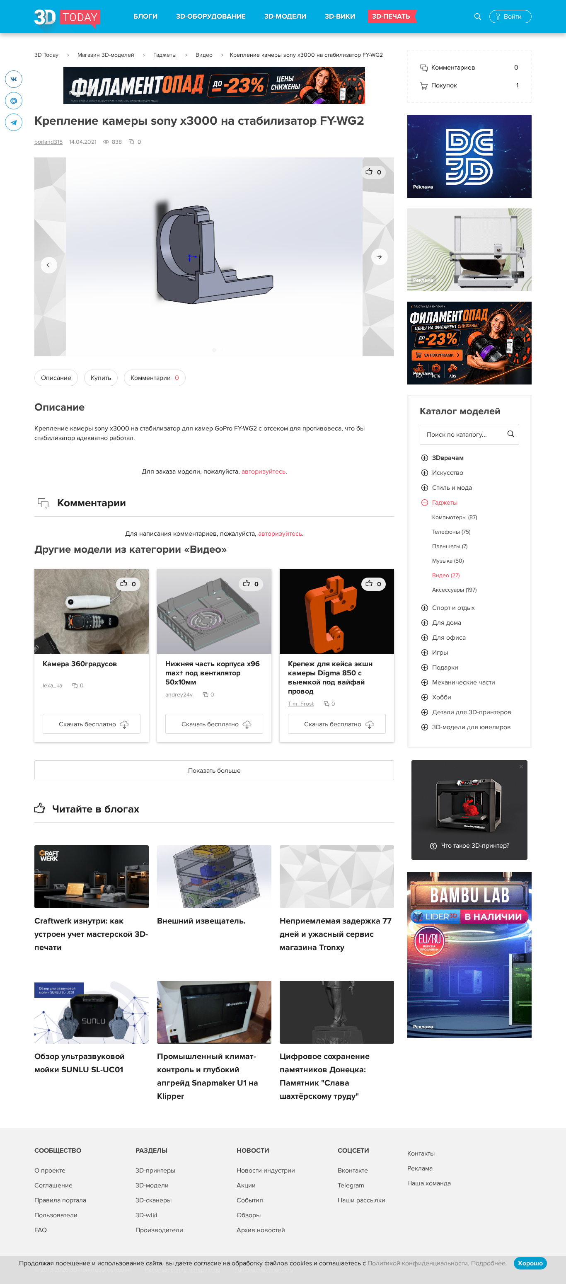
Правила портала (60, 1200)
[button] (49, 265)
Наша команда (429, 1183)
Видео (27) (446, 575)
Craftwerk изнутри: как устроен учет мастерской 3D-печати (91, 934)
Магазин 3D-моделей (105, 54)
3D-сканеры (153, 1200)
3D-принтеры (155, 1170)
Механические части (463, 682)
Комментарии (155, 378)
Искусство (447, 473)
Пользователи (55, 1215)
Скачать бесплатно (87, 724)
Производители (159, 1230)
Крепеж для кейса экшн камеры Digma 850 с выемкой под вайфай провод (330, 678)
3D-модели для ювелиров (471, 727)
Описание (56, 378)
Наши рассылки (361, 1200)
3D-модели (152, 1185)
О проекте (49, 1170)
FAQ (40, 1230)
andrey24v (179, 694)
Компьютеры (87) (454, 517)
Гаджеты (165, 54)
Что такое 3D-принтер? (475, 845)
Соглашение (53, 1185)
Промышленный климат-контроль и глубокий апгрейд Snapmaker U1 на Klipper (207, 1076)
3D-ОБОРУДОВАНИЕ (211, 16)
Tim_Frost (301, 703)
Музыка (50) (448, 560)
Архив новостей (261, 1230)
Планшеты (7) (449, 546)
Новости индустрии (266, 1170)
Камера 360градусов (80, 664)
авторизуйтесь (263, 471)
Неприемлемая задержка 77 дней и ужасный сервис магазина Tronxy (336, 934)
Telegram (351, 1185)
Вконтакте (353, 1170)
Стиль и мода (452, 488)
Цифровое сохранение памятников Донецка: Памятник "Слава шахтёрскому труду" (325, 1076)
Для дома (446, 623)
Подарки (445, 667)
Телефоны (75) (451, 531)
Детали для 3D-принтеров (471, 712)
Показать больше (214, 771)
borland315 (48, 141)
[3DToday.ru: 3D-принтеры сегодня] (67, 21)
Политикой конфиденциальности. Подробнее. (437, 1263)
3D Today (46, 54)
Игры (440, 652)
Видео (204, 54)
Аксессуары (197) (454, 589)
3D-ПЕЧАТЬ (391, 16)
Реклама (79, 93)
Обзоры (249, 1215)
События (250, 1200)
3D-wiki (146, 1215)
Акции (246, 1185)
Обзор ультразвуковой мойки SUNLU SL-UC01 (79, 1063)
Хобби (441, 697)
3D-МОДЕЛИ (285, 16)
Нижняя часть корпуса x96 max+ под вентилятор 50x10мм (212, 673)
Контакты (421, 1153)
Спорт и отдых (453, 608)
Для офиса (449, 638)
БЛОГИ (145, 16)
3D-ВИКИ (340, 16)
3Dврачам (448, 458)
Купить (101, 378)
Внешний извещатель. (201, 921)
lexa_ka (52, 685)
